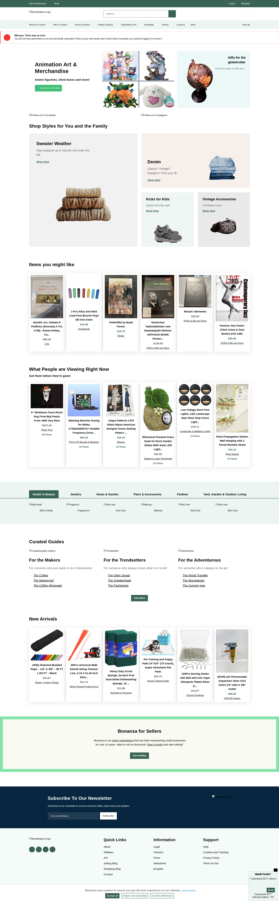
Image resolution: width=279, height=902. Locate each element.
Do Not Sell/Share (162, 895)
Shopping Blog (112, 868)
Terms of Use (211, 863)
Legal (156, 846)
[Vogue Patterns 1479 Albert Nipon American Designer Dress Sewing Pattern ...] (121, 425)
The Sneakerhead (119, 580)
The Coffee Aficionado (47, 585)
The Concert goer (194, 585)
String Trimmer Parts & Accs (84, 686)
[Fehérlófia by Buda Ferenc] (121, 312)
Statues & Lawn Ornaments (158, 458)
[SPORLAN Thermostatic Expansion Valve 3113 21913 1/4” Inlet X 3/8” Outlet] (232, 665)
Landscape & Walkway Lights (195, 431)
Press (156, 857)
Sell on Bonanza (37, 3)
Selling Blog (110, 863)
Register (245, 3)
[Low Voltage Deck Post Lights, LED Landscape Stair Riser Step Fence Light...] (195, 425)
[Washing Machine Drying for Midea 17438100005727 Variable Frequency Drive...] (84, 425)
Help (56, 3)
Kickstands (84, 329)
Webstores (159, 863)
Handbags (149, 25)
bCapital (158, 868)
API (106, 857)
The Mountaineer (194, 580)
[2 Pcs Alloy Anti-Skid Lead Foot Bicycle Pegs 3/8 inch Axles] (84, 312)
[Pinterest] (46, 849)
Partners (158, 852)
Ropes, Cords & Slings (47, 682)
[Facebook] (32, 849)
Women (121, 442)
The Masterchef (43, 580)
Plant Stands (232, 454)
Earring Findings (195, 695)
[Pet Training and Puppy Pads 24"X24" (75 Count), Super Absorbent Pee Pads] (158, 665)
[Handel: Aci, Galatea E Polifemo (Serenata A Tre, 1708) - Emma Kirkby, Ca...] (47, 312)
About (107, 846)
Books (121, 336)
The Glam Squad (119, 575)
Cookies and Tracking (215, 852)
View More (139, 598)
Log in (232, 3)
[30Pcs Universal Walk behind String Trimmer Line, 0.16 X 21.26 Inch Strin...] (84, 665)
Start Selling (139, 755)
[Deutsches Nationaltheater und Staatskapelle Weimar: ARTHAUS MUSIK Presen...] (158, 312)
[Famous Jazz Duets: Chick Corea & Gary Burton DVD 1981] (232, 312)
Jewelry (165, 25)
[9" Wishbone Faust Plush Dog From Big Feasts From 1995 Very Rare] (47, 425)
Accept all (112, 895)
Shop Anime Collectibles (50, 88)
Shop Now (42, 161)
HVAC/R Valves (232, 698)
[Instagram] (52, 849)
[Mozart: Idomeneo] (195, 312)
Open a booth (155, 744)
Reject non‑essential (135, 895)
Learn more (188, 890)
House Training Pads (158, 681)
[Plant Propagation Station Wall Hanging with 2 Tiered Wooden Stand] (232, 425)
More (193, 25)
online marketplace (123, 740)
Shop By (246, 25)
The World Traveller (195, 575)
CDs (47, 344)
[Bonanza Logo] (40, 12)
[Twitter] (39, 849)
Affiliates (108, 852)
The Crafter (40, 575)
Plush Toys (47, 430)
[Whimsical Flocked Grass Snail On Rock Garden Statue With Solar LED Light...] (158, 425)
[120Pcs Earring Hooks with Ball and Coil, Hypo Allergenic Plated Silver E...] (195, 665)
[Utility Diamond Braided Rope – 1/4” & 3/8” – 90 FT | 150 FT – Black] (47, 665)
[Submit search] (172, 13)
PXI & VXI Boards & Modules (84, 442)
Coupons (181, 25)
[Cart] (246, 13)
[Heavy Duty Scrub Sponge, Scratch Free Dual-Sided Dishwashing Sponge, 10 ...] (121, 665)
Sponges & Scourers (121, 693)
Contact (108, 874)
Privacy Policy (211, 857)
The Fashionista (118, 585)
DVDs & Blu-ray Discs (158, 348)
